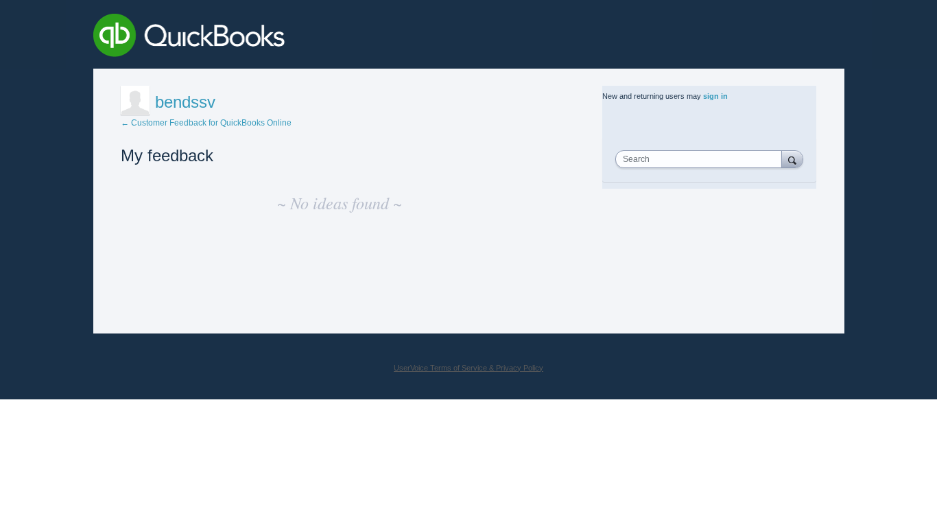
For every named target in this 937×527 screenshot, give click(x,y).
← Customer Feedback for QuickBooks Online (206, 123)
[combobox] (701, 159)
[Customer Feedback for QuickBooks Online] (289, 38)
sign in (715, 96)
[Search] (792, 158)
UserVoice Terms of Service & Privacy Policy (468, 368)
